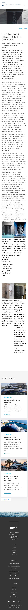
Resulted (17, 607)
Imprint (14, 587)
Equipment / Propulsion (14, 566)
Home (14, 547)
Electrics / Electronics (14, 578)
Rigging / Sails (14, 575)
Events (14, 550)
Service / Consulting (14, 571)
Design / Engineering (14, 563)
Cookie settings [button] (14, 596)
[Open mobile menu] (23, 5)
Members (14, 554)
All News (6, 499)
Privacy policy (14, 592)
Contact (14, 594)
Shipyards (14, 568)
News (14, 552)
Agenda (14, 589)
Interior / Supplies (14, 573)
